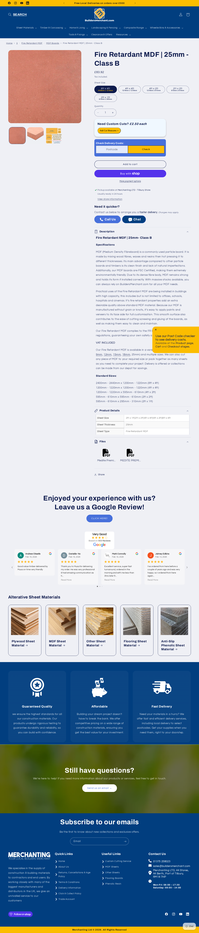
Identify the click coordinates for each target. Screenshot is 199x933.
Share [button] (101, 474)
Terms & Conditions (68, 882)
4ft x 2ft (154, 89)
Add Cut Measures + (109, 130)
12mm (108, 354)
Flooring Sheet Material (135, 643)
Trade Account (66, 899)
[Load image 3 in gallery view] (53, 135)
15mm (117, 354)
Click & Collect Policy (69, 893)
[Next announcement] (135, 3)
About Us (63, 867)
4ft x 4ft (129, 89)
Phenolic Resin (113, 884)
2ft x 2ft (177, 89)
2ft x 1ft (105, 98)
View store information (109, 199)
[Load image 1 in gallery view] (17, 135)
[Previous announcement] (63, 3)
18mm (126, 354)
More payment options (130, 181)
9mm (99, 354)
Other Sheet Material (95, 643)
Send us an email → (99, 788)
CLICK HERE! (99, 518)
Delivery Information (69, 888)
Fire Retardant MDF (31, 43)
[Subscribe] (125, 841)
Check (146, 149)
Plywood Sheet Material (23, 643)
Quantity (98, 106)
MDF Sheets (112, 867)
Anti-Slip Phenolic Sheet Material (173, 645)
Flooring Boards (114, 878)
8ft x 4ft (105, 89)
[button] (17, 14)
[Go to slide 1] (97, 586)
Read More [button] (66, 580)
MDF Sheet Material (57, 643)
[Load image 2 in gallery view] (35, 135)
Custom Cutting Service (118, 861)
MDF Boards (52, 43)
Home (9, 43)
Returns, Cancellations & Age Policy (74, 874)
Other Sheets (112, 872)
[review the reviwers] (50, 554)
